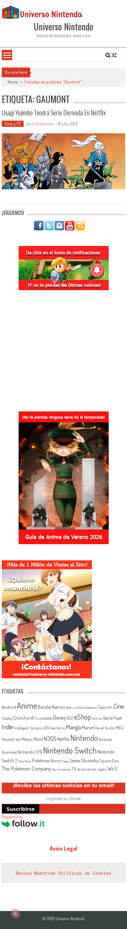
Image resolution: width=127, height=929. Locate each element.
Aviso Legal (63, 848)
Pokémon (41, 760)
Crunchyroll (23, 718)
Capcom (105, 707)
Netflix (63, 739)
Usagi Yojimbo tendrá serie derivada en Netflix (54, 112)
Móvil (38, 739)
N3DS (50, 738)
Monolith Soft (11, 739)
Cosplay (7, 718)
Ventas (81, 769)
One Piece (25, 761)
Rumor (56, 760)
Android (9, 707)
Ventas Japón (97, 769)
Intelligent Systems (28, 727)
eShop (82, 716)
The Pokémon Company (26, 768)
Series (75, 761)
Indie (7, 727)
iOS (46, 728)
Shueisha (90, 760)
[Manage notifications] (15, 913)
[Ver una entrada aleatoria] (114, 55)
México (27, 739)
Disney (59, 717)
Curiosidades (43, 718)
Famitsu (97, 718)
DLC (70, 717)
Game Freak (112, 717)
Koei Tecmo (57, 728)
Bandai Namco (51, 707)
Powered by (12, 817)
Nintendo (84, 738)
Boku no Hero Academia (81, 707)
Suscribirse (20, 809)
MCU (119, 728)
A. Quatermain (43, 123)
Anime (27, 705)
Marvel (88, 727)
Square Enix (109, 760)
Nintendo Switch (70, 750)
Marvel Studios (105, 728)
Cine (118, 706)
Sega (66, 761)
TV (74, 769)
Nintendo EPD (30, 752)
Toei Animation (61, 769)
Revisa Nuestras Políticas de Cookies (63, 873)
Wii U (112, 768)
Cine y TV (13, 124)
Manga (73, 727)
